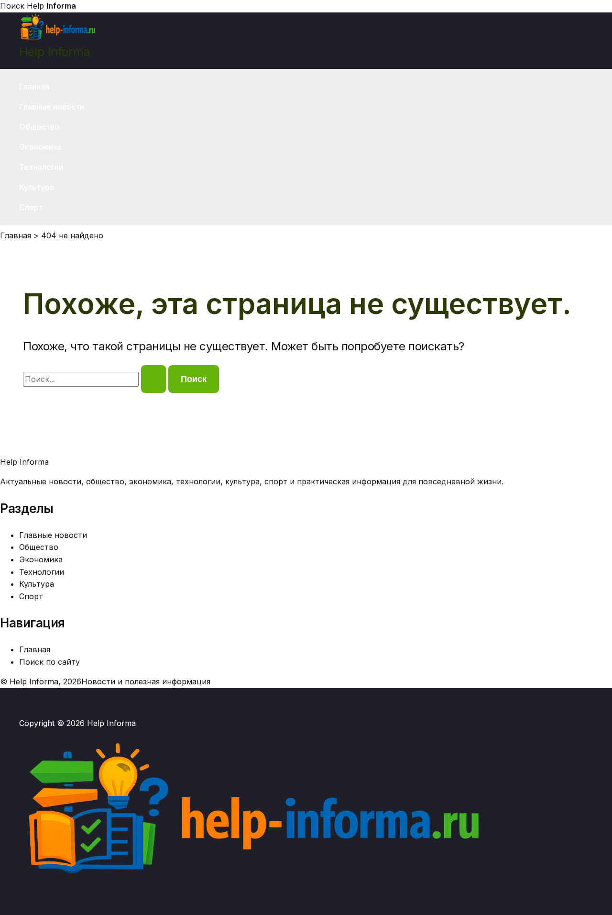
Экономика (40, 147)
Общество (39, 127)
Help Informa (54, 52)
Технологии (41, 167)
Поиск (12, 6)
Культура (36, 187)
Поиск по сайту (49, 662)
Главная (34, 86)
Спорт (31, 207)
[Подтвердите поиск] (153, 379)
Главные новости (51, 107)
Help (51, 6)
